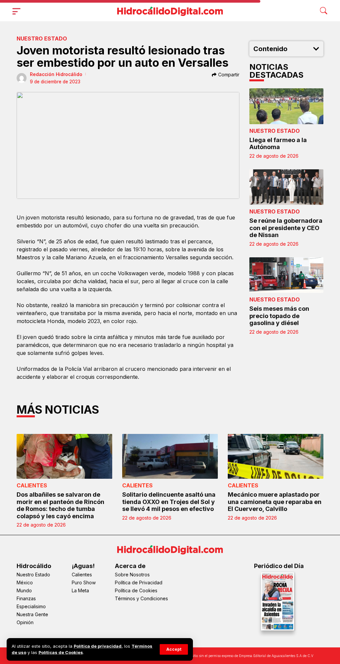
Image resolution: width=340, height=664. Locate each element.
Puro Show (84, 582)
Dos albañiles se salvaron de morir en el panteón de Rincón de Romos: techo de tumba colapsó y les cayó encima (60, 505)
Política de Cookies (136, 590)
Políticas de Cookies (61, 652)
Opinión (25, 622)
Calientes (32, 485)
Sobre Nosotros (132, 574)
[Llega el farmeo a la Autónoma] (286, 106)
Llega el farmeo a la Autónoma (278, 143)
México (25, 582)
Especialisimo (31, 606)
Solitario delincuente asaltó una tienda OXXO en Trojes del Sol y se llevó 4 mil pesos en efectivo (168, 501)
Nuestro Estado (42, 38)
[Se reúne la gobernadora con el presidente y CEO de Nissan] (286, 187)
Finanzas (26, 598)
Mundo (24, 590)
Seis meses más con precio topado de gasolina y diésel (279, 315)
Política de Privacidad (138, 582)
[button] (174, 649)
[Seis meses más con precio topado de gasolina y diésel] (286, 275)
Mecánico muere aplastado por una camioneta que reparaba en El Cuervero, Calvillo (274, 501)
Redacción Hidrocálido (56, 74)
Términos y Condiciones (141, 598)
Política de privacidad (98, 646)
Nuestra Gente (32, 614)
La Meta (80, 590)
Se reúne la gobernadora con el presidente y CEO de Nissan (285, 227)
